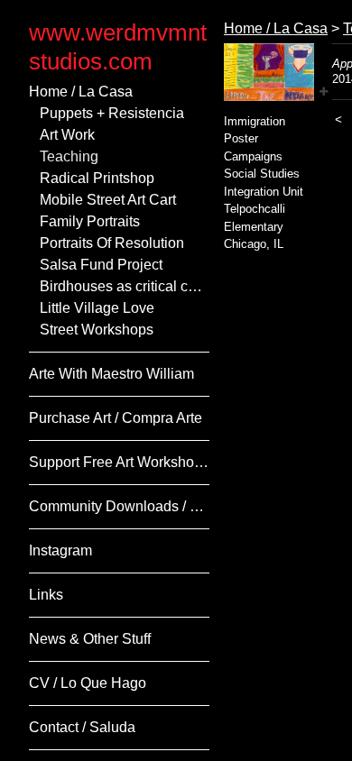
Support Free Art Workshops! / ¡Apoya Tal (119, 462)
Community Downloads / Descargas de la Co (119, 506)
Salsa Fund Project (101, 264)
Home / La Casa (81, 91)
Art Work (67, 134)
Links (46, 594)
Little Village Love (97, 308)
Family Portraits (90, 221)
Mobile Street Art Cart (108, 199)
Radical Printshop (97, 178)
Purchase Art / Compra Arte (115, 418)
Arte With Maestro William (111, 373)
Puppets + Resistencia (112, 113)
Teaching (69, 156)
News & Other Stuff (90, 638)
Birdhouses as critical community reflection (124, 286)
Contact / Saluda (82, 727)
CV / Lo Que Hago (87, 683)
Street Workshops (96, 329)
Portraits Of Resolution (112, 243)
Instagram (60, 550)
